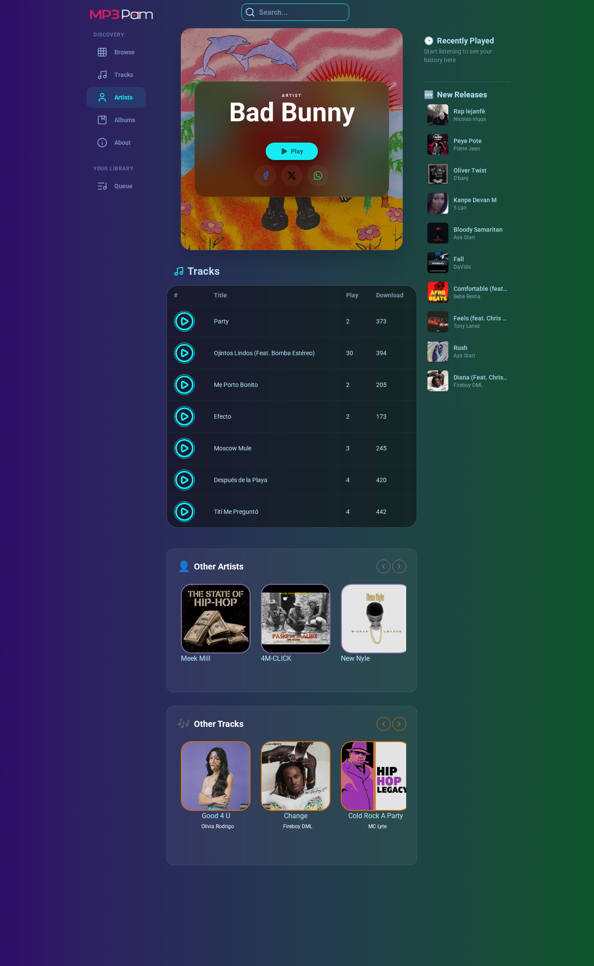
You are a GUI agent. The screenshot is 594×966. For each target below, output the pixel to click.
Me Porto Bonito (236, 384)
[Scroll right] (399, 566)
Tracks (123, 74)
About (122, 142)
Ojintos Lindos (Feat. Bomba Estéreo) (264, 353)
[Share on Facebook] (265, 175)
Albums (124, 120)
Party (221, 321)
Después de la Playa (240, 479)
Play (297, 151)
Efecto (222, 416)
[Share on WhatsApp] (317, 175)
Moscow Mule (232, 448)
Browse (124, 52)
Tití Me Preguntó (236, 511)
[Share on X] (291, 175)
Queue (123, 186)
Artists (123, 97)
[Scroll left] (383, 566)
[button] (467, 115)
